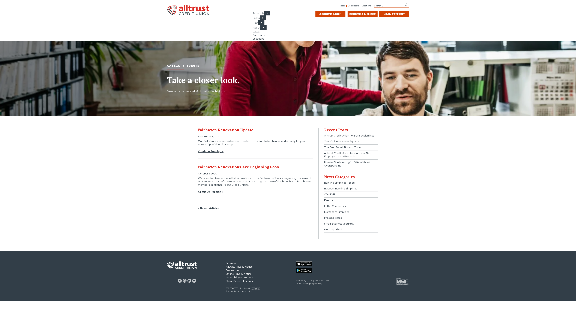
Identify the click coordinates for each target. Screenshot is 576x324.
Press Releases (333, 217)
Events (328, 200)
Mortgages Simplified (337, 212)
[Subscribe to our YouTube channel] (194, 281)
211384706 (255, 288)
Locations (366, 5)
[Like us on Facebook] (180, 281)
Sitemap (231, 263)
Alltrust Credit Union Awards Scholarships (349, 135)
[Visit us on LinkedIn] (189, 281)
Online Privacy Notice (239, 274)
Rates (342, 5)
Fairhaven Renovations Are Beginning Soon (238, 167)
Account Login (330, 14)
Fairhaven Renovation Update (225, 130)
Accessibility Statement (239, 277)
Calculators (353, 5)
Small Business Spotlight (339, 223)
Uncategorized (333, 229)
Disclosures (232, 270)
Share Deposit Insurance (240, 281)
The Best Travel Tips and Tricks (342, 147)
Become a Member (362, 14)
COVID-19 (329, 194)
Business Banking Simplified (341, 188)
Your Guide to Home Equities (341, 141)
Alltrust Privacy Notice (239, 266)
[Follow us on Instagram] (184, 281)
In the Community (335, 206)
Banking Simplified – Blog (339, 182)
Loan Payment (394, 14)
